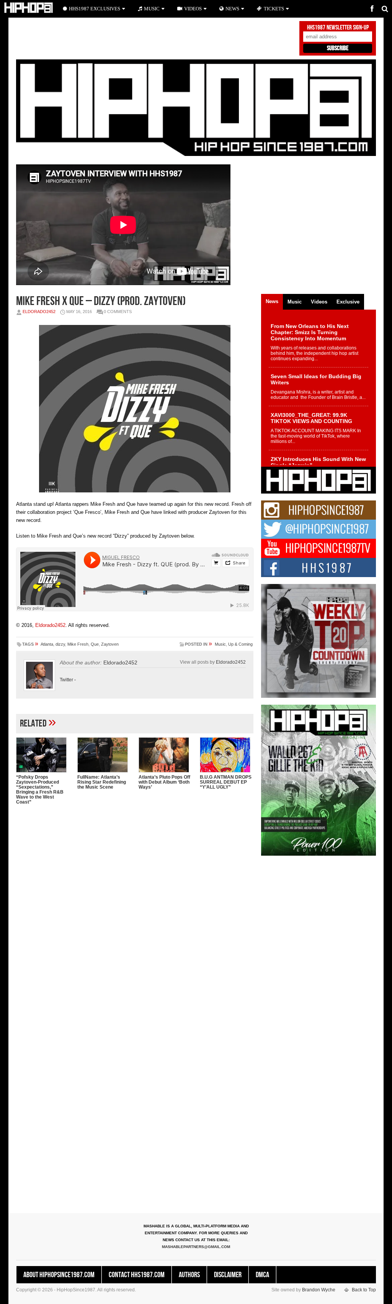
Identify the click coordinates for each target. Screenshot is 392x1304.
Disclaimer (228, 1274)
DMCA (262, 1274)
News (232, 8)
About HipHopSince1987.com (59, 1274)
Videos (193, 8)
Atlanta (47, 644)
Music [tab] (294, 302)
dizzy (60, 644)
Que (95, 644)
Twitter (66, 679)
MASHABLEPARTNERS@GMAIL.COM (196, 1247)
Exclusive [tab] (347, 302)
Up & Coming (240, 644)
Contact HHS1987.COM (137, 1274)
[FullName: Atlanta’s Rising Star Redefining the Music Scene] (104, 755)
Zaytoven (110, 644)
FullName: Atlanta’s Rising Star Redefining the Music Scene (101, 782)
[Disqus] (134, 909)
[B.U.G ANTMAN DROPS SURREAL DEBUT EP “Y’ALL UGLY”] (226, 755)
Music (220, 644)
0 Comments (118, 311)
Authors (189, 1274)
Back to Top (364, 1290)
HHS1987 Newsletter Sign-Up (338, 27)
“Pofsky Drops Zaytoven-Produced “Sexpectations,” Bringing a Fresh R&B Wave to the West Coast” (40, 789)
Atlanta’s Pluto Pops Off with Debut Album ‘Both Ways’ (164, 782)
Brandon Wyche (318, 1290)
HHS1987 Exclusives (94, 8)
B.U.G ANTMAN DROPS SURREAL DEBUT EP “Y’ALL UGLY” (226, 782)
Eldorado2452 (39, 311)
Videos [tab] (319, 302)
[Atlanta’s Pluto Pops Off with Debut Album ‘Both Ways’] (165, 755)
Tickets (274, 8)
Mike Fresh (77, 644)
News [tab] (272, 301)
